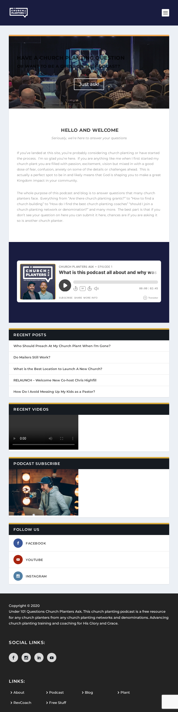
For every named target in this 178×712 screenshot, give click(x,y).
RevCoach (22, 702)
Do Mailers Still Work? (31, 357)
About (18, 692)
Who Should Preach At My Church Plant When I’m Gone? (62, 346)
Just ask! (89, 84)
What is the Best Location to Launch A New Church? (57, 369)
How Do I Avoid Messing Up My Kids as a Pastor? (54, 392)
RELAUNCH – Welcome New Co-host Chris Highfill (54, 380)
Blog (89, 692)
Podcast (56, 692)
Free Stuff (57, 702)
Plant (125, 692)
